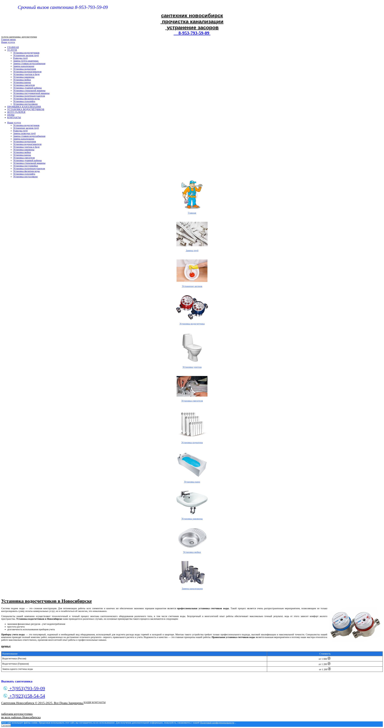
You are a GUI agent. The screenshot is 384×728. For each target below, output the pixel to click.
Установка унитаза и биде (26, 74)
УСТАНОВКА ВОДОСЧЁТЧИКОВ (25, 109)
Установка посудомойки (25, 166)
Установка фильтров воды (26, 98)
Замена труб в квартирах (26, 61)
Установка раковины (23, 77)
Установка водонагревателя (27, 71)
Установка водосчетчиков (26, 52)
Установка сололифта (24, 101)
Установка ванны (22, 82)
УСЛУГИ (12, 50)
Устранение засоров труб (26, 55)
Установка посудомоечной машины (31, 93)
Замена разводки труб (24, 133)
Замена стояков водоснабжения (29, 63)
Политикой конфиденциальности (217, 722)
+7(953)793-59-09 (27, 688)
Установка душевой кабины (27, 88)
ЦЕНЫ (10, 115)
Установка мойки (22, 79)
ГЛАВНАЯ (13, 47)
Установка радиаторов (24, 69)
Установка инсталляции (25, 104)
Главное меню (8, 39)
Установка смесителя (24, 85)
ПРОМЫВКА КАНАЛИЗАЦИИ (24, 106)
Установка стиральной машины (29, 90)
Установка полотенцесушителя (29, 96)
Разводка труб (20, 58)
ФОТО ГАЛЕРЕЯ (16, 112)
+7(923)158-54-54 (27, 696)
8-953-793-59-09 (192, 32)
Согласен (6, 725)
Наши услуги (8, 42)
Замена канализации (23, 66)
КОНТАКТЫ (14, 117)
